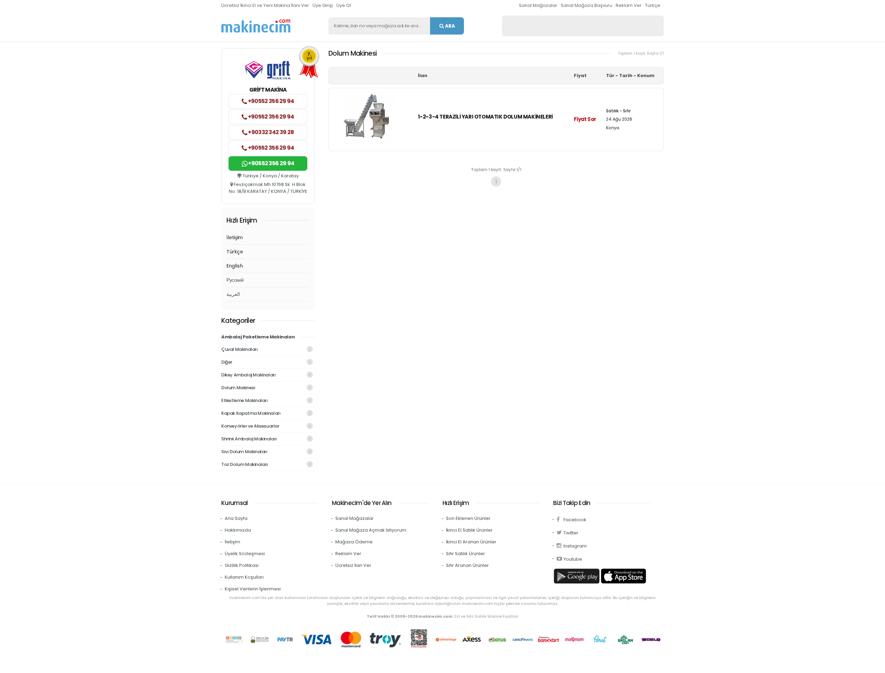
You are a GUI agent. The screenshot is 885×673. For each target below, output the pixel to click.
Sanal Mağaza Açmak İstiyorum (370, 530)
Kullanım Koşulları (244, 577)
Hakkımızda (238, 530)
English (234, 265)
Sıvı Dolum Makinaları (266, 451)
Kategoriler (238, 320)
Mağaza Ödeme (354, 542)
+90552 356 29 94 (270, 101)
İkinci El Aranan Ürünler (471, 542)
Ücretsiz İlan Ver (353, 565)
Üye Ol (343, 5)
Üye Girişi (323, 5)
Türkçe (652, 5)
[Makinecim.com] (255, 25)
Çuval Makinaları (265, 349)
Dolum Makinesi (265, 387)
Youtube (572, 559)
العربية (233, 294)
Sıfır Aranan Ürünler (467, 565)
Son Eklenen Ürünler (468, 518)
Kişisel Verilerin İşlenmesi (253, 589)
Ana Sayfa (236, 518)
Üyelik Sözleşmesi (245, 553)
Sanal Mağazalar (538, 5)
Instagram (575, 546)
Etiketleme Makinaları (266, 400)
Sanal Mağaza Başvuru (586, 5)
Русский (234, 280)
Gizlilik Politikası (242, 565)
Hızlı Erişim (241, 220)
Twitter (570, 533)
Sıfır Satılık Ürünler (465, 553)
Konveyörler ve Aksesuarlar (266, 426)
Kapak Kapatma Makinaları (266, 413)
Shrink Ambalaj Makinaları (266, 439)
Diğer (265, 362)
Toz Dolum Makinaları (266, 464)
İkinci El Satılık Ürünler (469, 530)
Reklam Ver (629, 5)
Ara (449, 25)
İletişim (234, 237)
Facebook (574, 519)
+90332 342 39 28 (270, 132)
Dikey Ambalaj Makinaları (266, 375)
